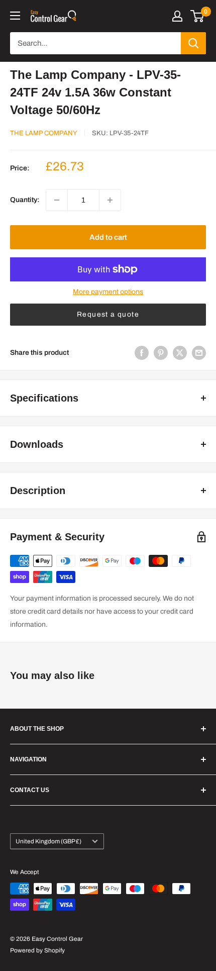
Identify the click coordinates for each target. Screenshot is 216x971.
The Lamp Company (43, 133)
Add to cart (108, 237)
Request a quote (108, 314)
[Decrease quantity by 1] (56, 200)
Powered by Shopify (37, 950)
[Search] (193, 43)
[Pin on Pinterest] (161, 353)
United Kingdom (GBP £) (48, 841)
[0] (197, 16)
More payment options (108, 292)
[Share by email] (199, 353)
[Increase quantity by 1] (110, 200)
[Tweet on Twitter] (180, 353)
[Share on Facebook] (142, 353)
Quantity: (25, 200)
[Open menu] (15, 16)
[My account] (177, 16)
